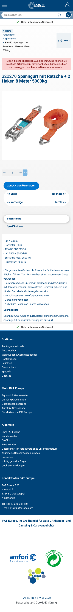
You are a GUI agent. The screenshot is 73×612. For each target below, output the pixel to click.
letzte (58, 202)
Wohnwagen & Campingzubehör (19, 354)
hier (64, 64)
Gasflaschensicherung (14, 403)
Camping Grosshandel (14, 399)
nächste (57, 193)
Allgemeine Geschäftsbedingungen (21, 453)
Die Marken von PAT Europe (17, 412)
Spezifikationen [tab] (15, 226)
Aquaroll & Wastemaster (15, 395)
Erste (14, 193)
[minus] (4, 172)
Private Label (9, 444)
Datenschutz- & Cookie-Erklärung (36, 602)
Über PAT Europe (11, 432)
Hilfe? (66, 40)
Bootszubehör (9, 359)
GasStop (6, 375)
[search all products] (68, 14)
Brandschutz (9, 367)
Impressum (8, 457)
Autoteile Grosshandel (14, 408)
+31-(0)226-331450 (17, 503)
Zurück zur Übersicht (21, 185)
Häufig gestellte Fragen (14, 461)
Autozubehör (9, 34)
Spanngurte (10, 38)
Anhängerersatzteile (13, 346)
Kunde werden (10, 436)
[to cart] (25, 172)
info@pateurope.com (21, 507)
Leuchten (7, 363)
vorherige (17, 202)
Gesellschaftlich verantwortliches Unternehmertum (29, 448)
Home (8, 31)
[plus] (21, 172)
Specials (6, 371)
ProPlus (6, 440)
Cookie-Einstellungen (13, 465)
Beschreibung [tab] (14, 218)
